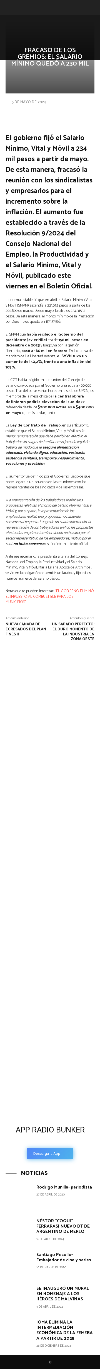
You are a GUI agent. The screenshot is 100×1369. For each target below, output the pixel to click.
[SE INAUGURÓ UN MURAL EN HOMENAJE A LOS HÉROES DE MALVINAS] (19, 1297)
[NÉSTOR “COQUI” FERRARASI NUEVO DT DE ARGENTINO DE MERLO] (19, 1230)
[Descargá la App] (50, 1078)
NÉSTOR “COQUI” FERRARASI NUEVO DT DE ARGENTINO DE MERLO (63, 1226)
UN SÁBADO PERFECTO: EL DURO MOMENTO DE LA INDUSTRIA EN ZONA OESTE (73, 631)
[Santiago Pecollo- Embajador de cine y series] (19, 1264)
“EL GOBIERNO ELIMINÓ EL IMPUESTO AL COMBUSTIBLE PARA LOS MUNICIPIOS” (50, 596)
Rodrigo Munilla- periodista (64, 1187)
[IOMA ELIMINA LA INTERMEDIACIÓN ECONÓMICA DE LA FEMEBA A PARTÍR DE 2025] (19, 1331)
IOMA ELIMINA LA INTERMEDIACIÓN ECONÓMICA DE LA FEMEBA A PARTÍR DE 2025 (64, 1330)
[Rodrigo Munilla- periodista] (19, 1196)
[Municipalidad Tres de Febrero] (41, 1000)
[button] (9, 7)
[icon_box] (50, 1140)
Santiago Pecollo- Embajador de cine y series (63, 1257)
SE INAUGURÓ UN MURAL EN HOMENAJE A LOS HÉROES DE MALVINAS (62, 1294)
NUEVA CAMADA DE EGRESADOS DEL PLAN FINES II (26, 629)
